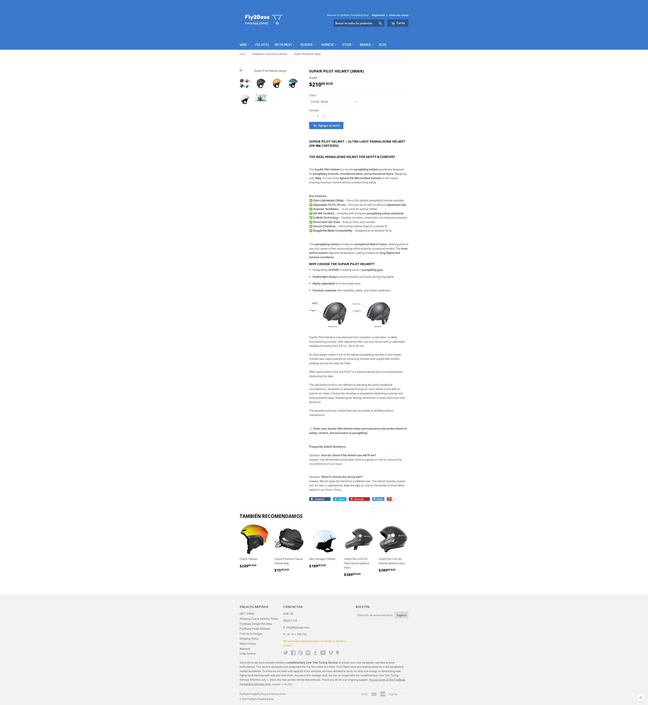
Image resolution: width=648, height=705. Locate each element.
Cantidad (314, 110)
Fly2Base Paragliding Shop (260, 698)
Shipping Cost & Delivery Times (259, 619)
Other (347, 44)
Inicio (242, 53)
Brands (365, 44)
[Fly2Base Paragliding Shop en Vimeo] (330, 654)
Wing (243, 44)
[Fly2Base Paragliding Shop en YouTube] (323, 654)
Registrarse (378, 15)
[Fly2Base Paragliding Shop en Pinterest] (300, 654)
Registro (401, 615)
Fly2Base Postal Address (255, 629)
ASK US (288, 614)
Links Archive (248, 653)
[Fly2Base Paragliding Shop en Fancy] (337, 654)
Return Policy (248, 644)
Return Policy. (333, 490)
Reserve (307, 44)
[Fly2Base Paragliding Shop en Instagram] (308, 654)
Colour (312, 95)
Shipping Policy (249, 638)
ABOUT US (290, 620)
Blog (382, 44)
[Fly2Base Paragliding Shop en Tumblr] (315, 654)
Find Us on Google (251, 634)
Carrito (400, 23)
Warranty (245, 649)
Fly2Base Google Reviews (256, 624)
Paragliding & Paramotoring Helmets (269, 53)
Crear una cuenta (398, 15)
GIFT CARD (247, 614)
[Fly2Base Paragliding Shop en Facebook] (293, 654)
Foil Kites (262, 44)
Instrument (284, 44)
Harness (327, 44)
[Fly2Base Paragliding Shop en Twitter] (285, 654)
